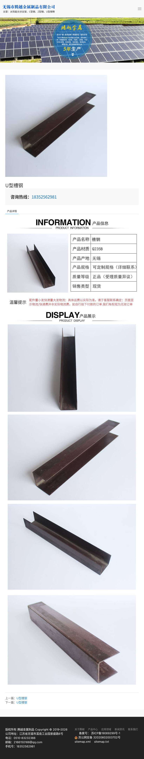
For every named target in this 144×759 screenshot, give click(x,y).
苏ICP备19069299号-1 (105, 733)
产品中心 (93, 729)
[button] (139, 9)
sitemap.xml (83, 741)
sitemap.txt (101, 741)
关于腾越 (79, 729)
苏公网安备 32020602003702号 (98, 737)
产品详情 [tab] (12, 211)
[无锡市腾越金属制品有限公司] (28, 9)
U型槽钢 (22, 698)
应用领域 (106, 729)
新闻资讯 (120, 729)
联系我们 (133, 729)
